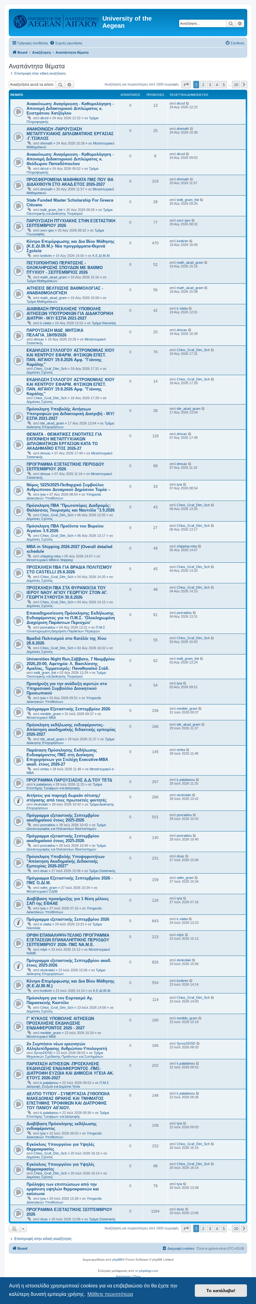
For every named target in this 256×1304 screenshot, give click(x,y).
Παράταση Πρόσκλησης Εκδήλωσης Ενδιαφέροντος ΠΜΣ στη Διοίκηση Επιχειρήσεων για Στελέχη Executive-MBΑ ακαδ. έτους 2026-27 (67, 757)
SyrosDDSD (43, 1053)
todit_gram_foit (51, 210)
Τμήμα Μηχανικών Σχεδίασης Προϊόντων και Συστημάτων (65, 1054)
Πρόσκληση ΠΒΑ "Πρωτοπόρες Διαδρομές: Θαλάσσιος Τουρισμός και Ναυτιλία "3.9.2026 (71, 507)
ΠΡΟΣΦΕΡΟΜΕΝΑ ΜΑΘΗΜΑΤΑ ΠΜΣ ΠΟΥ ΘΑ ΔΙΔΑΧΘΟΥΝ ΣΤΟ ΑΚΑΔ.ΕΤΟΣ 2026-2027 (70, 182)
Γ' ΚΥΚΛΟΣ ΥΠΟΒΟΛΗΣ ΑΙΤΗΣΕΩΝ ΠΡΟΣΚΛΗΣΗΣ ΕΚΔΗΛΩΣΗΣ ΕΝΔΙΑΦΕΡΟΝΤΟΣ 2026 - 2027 (60, 1023)
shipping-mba (50, 556)
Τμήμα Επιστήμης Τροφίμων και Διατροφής (64, 786)
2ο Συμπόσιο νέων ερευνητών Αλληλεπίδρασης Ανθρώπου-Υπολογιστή (67, 1046)
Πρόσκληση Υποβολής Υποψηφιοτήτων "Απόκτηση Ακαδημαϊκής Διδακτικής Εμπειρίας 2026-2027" (66, 861)
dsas (44, 871)
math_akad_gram (53, 277)
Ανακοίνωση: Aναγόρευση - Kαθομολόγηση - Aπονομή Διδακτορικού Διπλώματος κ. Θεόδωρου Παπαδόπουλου (70, 159)
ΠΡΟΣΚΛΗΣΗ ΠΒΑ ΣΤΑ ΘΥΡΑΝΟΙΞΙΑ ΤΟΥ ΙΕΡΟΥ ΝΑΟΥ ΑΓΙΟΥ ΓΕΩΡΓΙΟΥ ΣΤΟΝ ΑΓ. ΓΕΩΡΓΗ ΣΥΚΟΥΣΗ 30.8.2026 (67, 593)
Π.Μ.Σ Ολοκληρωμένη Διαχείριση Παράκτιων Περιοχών (66, 629)
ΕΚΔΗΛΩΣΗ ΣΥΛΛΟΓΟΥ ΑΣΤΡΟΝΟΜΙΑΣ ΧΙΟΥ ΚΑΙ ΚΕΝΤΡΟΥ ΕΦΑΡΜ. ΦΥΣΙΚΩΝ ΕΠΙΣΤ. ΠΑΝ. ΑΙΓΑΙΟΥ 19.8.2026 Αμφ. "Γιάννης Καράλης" (71, 357)
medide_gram (50, 714)
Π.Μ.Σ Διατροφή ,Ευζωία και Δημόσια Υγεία (68, 1084)
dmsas (39, 339)
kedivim (46, 255)
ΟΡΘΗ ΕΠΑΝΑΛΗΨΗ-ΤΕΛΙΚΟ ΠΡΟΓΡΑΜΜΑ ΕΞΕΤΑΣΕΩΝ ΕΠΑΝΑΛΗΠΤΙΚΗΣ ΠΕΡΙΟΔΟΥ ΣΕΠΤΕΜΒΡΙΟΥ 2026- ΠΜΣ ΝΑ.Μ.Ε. (68, 940)
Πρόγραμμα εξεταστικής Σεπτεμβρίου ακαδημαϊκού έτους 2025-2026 (63, 817)
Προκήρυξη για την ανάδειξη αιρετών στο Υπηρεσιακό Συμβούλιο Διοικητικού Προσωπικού (67, 688)
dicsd (44, 118)
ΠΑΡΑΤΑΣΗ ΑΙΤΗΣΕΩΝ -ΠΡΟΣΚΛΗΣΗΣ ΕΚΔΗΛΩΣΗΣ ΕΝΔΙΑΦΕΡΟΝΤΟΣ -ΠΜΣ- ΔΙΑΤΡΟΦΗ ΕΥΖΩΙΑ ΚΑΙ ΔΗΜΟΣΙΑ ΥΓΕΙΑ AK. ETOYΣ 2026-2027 (70, 1070)
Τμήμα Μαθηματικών (42, 281)
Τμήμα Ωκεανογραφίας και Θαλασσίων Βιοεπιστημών (66, 827)
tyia (43, 494)
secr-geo (47, 230)
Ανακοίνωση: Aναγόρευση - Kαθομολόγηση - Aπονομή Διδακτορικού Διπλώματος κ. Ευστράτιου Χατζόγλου (70, 108)
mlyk (43, 949)
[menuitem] (66, 43)
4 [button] (217, 84)
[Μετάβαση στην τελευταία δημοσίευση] (188, 103)
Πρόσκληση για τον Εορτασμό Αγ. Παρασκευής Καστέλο (60, 1000)
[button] (186, 84)
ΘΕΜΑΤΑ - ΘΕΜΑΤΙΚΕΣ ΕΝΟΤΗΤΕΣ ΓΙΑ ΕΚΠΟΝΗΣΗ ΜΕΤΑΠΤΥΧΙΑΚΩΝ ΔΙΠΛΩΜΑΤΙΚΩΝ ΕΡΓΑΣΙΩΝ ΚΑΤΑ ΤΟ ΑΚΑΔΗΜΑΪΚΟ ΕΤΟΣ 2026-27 (64, 441)
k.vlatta (45, 323)
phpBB (117, 1259)
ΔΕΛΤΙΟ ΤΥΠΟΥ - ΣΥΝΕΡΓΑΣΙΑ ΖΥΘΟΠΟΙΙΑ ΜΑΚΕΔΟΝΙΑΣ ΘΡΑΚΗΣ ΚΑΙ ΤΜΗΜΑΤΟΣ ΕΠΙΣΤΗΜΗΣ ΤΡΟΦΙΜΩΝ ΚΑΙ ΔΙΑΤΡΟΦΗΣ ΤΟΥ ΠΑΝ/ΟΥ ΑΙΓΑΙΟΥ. (68, 1100)
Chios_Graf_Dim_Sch (50, 368)
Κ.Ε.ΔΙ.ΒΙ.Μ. (101, 255)
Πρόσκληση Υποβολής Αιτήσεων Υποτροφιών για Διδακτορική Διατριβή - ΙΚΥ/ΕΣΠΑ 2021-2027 (70, 414)
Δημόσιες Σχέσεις (40, 372)
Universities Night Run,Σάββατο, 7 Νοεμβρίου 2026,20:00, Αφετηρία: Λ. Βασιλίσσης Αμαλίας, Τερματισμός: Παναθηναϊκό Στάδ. (71, 664)
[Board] (56, 20)
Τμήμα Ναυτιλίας (104, 323)
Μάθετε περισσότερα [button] (110, 1294)
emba (44, 769)
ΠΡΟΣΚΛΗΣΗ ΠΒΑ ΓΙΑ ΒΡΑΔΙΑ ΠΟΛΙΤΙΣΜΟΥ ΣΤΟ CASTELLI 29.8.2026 (69, 569)
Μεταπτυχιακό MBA (41, 717)
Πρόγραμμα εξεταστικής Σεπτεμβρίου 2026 (68, 919)
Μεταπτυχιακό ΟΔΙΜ (42, 891)
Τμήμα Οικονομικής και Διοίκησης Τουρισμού (69, 211)
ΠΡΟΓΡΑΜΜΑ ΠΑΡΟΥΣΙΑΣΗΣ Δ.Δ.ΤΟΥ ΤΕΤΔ (69, 780)
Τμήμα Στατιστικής (102, 871)
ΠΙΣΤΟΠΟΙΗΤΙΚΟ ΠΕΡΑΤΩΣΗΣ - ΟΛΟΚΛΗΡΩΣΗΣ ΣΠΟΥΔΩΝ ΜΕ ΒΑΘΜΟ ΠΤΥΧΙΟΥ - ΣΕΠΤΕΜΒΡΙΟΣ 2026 (65, 268)
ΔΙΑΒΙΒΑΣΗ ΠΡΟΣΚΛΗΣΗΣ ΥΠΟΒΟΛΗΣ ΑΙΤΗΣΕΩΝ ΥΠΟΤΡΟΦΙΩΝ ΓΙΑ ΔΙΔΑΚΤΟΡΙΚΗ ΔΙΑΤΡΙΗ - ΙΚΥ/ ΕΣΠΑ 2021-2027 (70, 313)
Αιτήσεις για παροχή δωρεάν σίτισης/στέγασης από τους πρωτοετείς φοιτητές (67, 797)
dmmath (46, 143)
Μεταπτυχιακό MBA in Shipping (50, 560)
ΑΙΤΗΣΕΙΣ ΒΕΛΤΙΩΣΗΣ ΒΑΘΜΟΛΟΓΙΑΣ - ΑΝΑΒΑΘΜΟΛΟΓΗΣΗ (65, 290)
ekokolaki (41, 804)
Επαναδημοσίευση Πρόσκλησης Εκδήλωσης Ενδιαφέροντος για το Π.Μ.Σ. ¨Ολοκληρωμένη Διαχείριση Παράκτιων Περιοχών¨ (71, 618)
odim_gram (48, 888)
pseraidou (47, 627)
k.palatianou (43, 784)
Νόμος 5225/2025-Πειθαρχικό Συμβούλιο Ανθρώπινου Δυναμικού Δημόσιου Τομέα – (68, 487)
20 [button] (236, 84)
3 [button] (210, 84)
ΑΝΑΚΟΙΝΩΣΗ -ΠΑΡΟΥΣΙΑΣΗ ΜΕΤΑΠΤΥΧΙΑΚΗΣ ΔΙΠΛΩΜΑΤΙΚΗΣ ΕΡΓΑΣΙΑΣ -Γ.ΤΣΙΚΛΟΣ (70, 134)
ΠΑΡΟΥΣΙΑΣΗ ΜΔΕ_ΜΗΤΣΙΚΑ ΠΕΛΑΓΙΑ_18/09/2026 (55, 332)
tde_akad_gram (52, 423)
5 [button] (224, 84)
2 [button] (203, 84)
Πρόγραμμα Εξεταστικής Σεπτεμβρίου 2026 (68, 709)
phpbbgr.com (148, 1270)
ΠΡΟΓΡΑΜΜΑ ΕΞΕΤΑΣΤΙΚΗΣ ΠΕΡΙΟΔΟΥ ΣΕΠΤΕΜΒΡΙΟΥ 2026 (65, 466)
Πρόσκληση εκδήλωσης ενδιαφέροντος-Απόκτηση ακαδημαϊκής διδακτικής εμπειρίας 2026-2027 (71, 730)
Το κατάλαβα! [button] (220, 1290)
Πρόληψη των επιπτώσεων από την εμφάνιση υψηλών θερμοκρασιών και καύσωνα (63, 1189)
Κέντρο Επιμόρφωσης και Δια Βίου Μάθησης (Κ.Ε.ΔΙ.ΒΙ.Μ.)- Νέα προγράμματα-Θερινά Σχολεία (71, 246)
